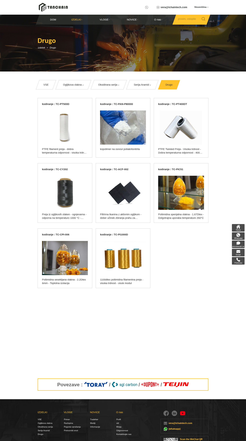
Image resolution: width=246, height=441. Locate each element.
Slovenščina (200, 7)
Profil (118, 419)
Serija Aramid (44, 430)
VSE (40, 419)
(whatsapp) (175, 429)
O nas (157, 19)
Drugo (53, 47)
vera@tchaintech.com (174, 7)
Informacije (95, 427)
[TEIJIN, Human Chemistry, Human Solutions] (176, 384)
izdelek (41, 47)
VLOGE (104, 19)
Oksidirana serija (45, 427)
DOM (53, 19)
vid (117, 423)
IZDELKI (76, 19)
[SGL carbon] (124, 384)
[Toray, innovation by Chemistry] (95, 384)
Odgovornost (122, 430)
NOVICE (132, 19)
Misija (118, 427)
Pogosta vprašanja (72, 427)
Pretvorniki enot (71, 430)
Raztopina (67, 423)
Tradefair (94, 419)
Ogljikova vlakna (41, 423)
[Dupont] (150, 384)
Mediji (92, 423)
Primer (67, 419)
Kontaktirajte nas (123, 434)
